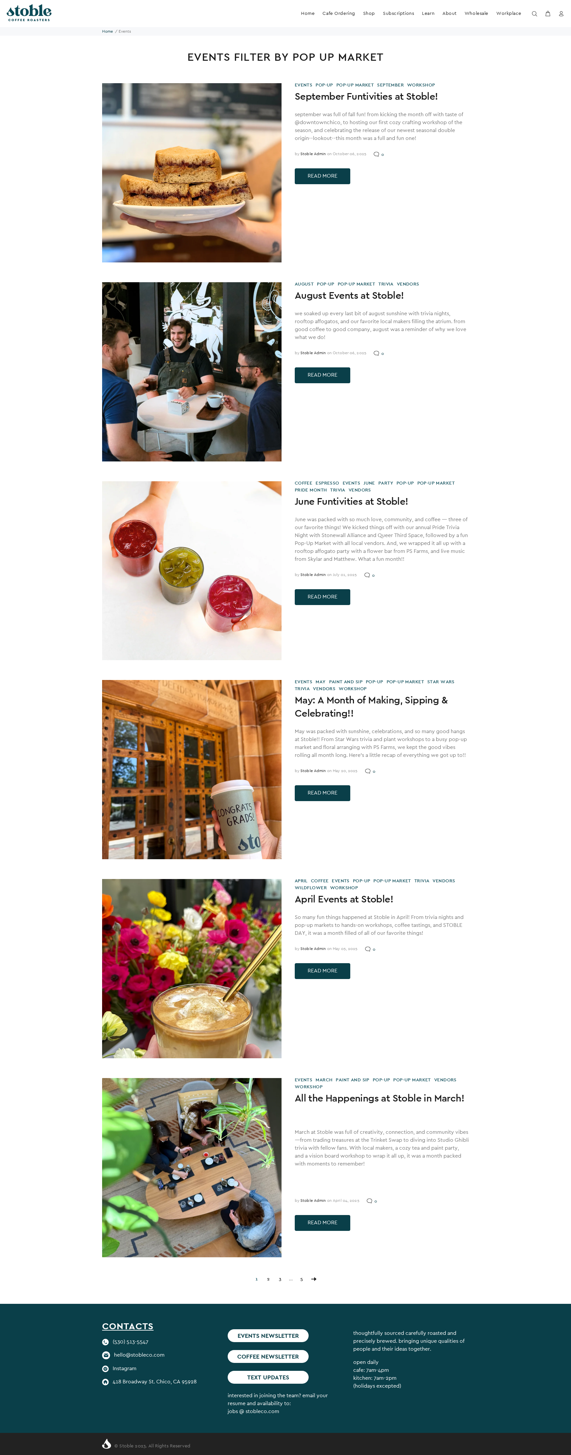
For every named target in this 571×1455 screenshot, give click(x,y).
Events (304, 85)
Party (385, 483)
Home (308, 13)
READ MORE (322, 175)
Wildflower (311, 888)
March (324, 1080)
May (320, 682)
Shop (369, 13)
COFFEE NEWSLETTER (268, 1356)
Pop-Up (324, 85)
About (449, 13)
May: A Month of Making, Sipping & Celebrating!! (371, 706)
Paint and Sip (345, 682)
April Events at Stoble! (344, 899)
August (304, 284)
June (369, 483)
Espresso (327, 483)
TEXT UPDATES (268, 1377)
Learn (428, 13)
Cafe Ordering (339, 13)
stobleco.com (262, 1411)
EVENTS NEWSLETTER (268, 1335)
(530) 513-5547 (130, 1341)
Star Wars (441, 682)
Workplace (508, 13)
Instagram (124, 1368)
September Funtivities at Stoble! (366, 96)
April (301, 881)
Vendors (408, 284)
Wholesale (476, 13)
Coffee (304, 483)
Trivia (386, 284)
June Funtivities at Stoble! (351, 501)
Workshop (421, 85)
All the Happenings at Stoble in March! (379, 1098)
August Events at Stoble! (349, 295)
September (390, 85)
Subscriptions (398, 13)
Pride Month (311, 490)
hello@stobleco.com (139, 1354)
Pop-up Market (355, 85)
